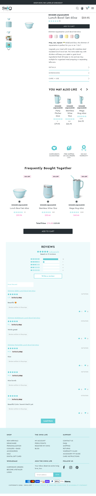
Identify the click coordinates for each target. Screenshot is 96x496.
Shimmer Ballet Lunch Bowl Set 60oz (21, 291)
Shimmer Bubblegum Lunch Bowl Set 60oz (24, 318)
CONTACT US (68, 441)
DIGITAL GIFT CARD (14, 456)
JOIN (57, 474)
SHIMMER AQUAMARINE (58, 111)
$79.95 (57, 124)
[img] (13, 294)
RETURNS (66, 448)
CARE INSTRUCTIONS (71, 456)
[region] (69, 114)
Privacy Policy (40, 485)
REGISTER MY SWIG (42, 446)
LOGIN (9, 472)
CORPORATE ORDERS (15, 467)
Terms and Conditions (57, 485)
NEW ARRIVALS (12, 441)
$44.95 (81, 121)
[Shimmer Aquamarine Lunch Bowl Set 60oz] (77, 36)
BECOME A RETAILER (14, 469)
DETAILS (52, 67)
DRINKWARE (11, 443)
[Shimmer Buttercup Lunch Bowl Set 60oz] (66, 36)
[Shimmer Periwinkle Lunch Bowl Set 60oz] (61, 36)
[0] (87, 8)
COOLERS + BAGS (13, 448)
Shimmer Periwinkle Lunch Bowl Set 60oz (23, 345)
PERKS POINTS (40, 443)
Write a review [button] (48, 276)
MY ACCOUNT (40, 441)
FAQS (65, 443)
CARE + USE (54, 78)
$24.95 (69, 124)
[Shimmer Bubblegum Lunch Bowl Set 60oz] (50, 36)
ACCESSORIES (12, 451)
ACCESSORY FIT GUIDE (71, 454)
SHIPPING (66, 446)
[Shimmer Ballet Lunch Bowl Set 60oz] (72, 36)
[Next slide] (87, 89)
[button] (53, 21)
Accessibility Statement (77, 485)
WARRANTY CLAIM (70, 451)
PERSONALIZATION (14, 446)
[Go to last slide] (81, 89)
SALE (9, 454)
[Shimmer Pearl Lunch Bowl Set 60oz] (56, 36)
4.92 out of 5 (54, 252)
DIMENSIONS (54, 73)
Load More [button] (48, 421)
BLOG (37, 448)
